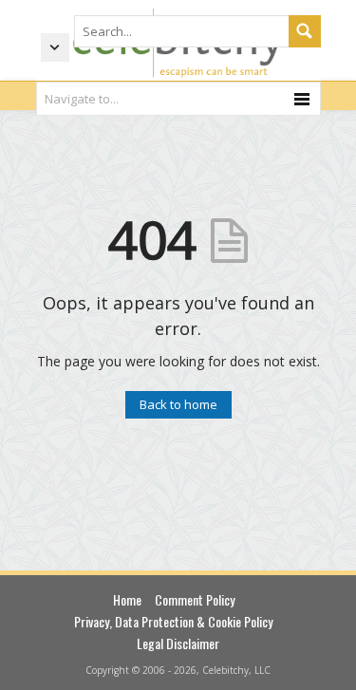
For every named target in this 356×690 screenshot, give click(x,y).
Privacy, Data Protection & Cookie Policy (173, 621)
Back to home (178, 404)
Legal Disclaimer (178, 643)
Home (127, 599)
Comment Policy (194, 599)
